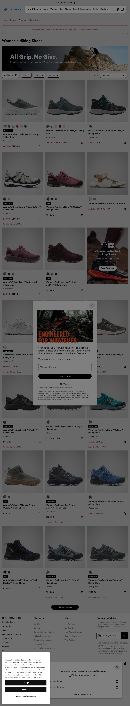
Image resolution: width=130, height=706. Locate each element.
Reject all (26, 689)
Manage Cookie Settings (26, 696)
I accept (26, 683)
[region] (26, 678)
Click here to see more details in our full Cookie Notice (24, 676)
